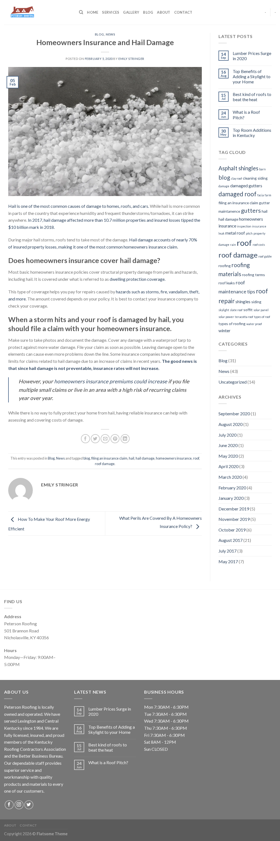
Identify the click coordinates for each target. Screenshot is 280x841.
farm (268, 195)
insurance (259, 226)
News (110, 34)
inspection (244, 226)
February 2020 (232, 487)
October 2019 (232, 529)
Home (92, 12)
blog (86, 458)
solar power (226, 317)
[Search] (81, 12)
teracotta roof (244, 317)
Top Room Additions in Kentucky (252, 132)
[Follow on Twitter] (28, 804)
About (163, 12)
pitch (249, 233)
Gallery (131, 12)
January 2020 (231, 498)
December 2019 (233, 508)
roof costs (259, 244)
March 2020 (230, 477)
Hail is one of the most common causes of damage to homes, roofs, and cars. (78, 206)
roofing (224, 265)
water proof (254, 324)
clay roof (236, 178)
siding (256, 301)
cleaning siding (255, 178)
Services (110, 12)
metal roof (235, 232)
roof (196, 458)
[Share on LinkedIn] (125, 438)
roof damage (105, 464)
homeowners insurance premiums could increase (110, 381)
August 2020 (230, 424)
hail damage (145, 458)
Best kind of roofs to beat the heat (252, 97)
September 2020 (234, 413)
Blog (148, 12)
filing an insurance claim (109, 458)
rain (233, 244)
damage (223, 186)
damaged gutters (246, 185)
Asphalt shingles (238, 168)
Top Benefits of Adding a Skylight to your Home (251, 76)
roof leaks (226, 283)
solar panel (261, 310)
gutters (251, 210)
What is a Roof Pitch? (246, 114)
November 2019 (234, 519)
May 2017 (228, 561)
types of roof (262, 317)
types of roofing (232, 323)
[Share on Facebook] (85, 438)
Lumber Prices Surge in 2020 (252, 56)
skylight (223, 310)
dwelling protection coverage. (137, 279)
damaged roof (237, 194)
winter (224, 330)
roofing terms (253, 274)
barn (262, 169)
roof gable (265, 256)
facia (260, 195)
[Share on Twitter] (95, 438)
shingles (242, 301)
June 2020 (228, 445)
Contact (183, 12)
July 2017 (227, 550)
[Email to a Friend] (105, 438)
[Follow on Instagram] (19, 804)
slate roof (236, 310)
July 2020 (227, 434)
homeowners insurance (174, 458)
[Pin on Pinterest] (114, 438)
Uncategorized (232, 381)
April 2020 (228, 466)
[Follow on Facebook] (9, 804)
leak (221, 233)
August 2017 (230, 540)
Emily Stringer (131, 58)
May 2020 (228, 456)
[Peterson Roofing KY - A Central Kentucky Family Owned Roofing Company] (37, 12)
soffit (248, 309)
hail (131, 458)
